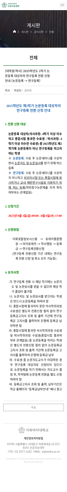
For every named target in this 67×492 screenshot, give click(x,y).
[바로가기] (10, 5)
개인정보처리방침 (33, 438)
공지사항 (39, 32)
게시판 (24, 32)
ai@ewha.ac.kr (51, 451)
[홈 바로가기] (14, 31)
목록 (33, 407)
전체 (51, 32)
